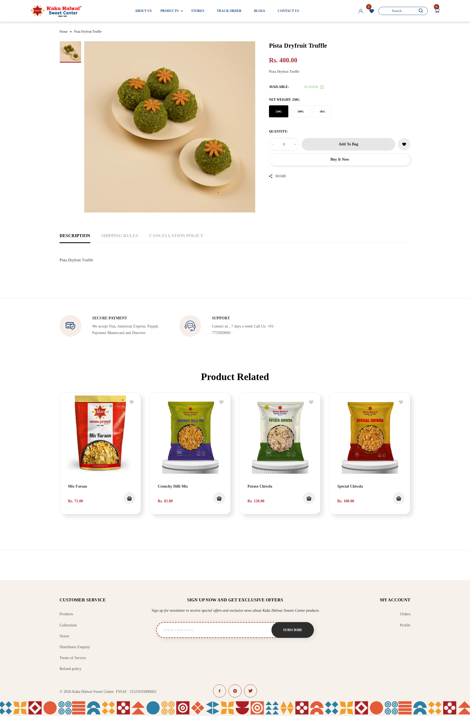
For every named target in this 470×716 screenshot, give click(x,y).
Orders (405, 614)
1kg (322, 111)
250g (279, 111)
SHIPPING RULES (119, 235)
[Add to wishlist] (131, 402)
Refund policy (70, 669)
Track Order (229, 11)
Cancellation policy (176, 235)
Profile (405, 625)
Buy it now (339, 159)
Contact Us (288, 11)
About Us (143, 11)
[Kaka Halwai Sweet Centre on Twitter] (250, 690)
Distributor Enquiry (75, 647)
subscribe (292, 630)
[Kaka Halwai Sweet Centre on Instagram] (235, 690)
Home (63, 31)
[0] (371, 12)
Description (75, 235)
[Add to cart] (219, 498)
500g (301, 111)
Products (66, 614)
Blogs (259, 11)
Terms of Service (73, 658)
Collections (68, 625)
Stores (197, 11)
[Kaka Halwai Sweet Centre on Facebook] (219, 690)
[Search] (420, 11)
